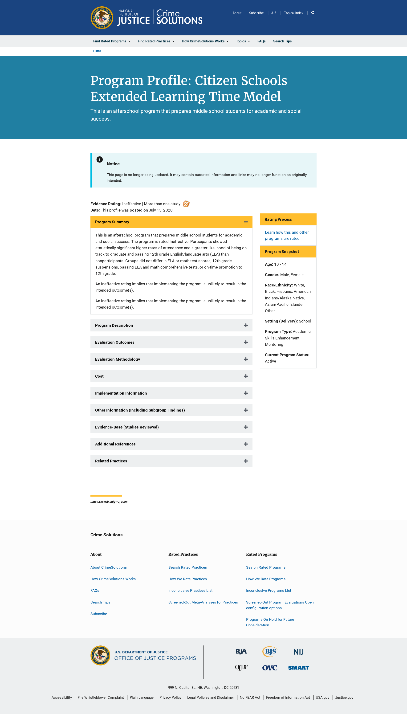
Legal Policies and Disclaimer (210, 697)
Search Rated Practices (187, 567)
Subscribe (256, 13)
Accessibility (62, 697)
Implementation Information (121, 393)
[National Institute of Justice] (298, 650)
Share (314, 13)
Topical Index (293, 13)
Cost (99, 376)
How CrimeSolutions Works (113, 579)
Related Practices (111, 461)
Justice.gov (344, 697)
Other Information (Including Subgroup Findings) (140, 410)
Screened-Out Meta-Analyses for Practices (203, 602)
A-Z (274, 13)
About (237, 13)
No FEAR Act (250, 697)
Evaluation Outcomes (114, 342)
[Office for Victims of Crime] (269, 667)
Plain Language (142, 697)
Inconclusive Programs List (268, 590)
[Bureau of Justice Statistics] (270, 655)
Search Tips (100, 602)
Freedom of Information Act (288, 697)
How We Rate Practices (187, 579)
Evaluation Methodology (117, 359)
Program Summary (112, 222)
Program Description (114, 325)
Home (97, 51)
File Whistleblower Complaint (101, 697)
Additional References (115, 444)
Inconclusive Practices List (190, 590)
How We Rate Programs (265, 579)
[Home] (159, 17)
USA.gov (322, 697)
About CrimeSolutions (108, 567)
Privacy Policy (170, 697)
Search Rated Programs (265, 567)
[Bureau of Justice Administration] (241, 649)
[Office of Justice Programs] (102, 17)
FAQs (94, 590)
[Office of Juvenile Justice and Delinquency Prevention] (241, 669)
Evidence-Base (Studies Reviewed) (127, 427)
